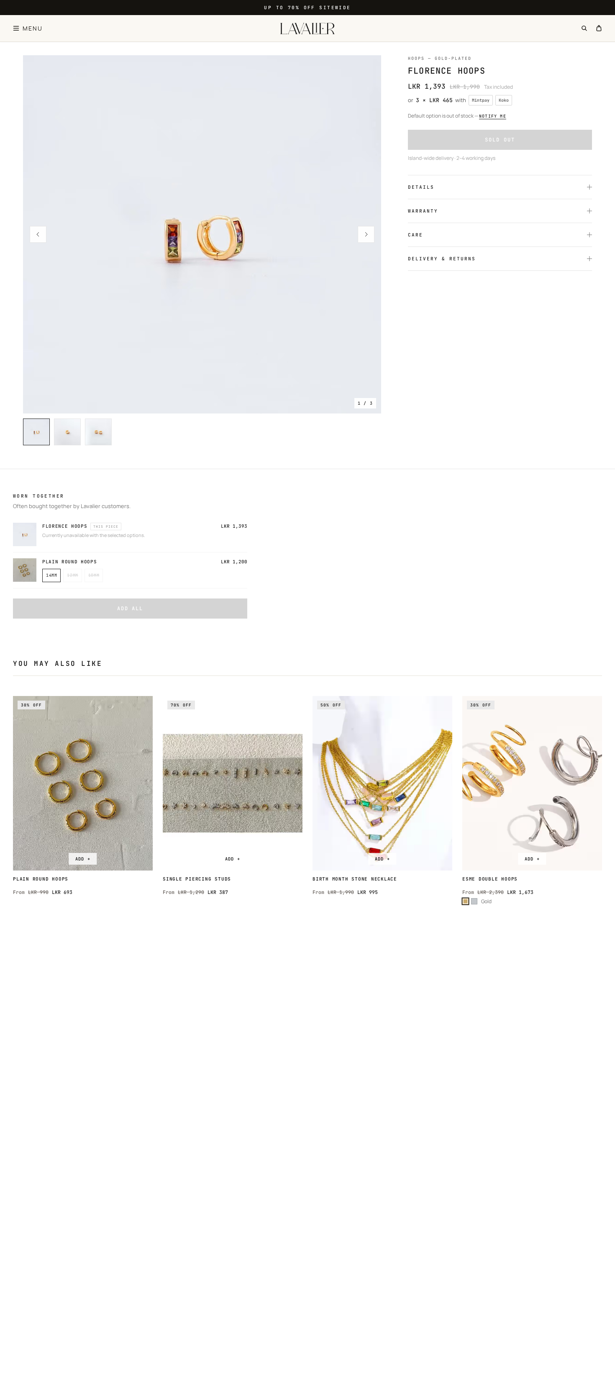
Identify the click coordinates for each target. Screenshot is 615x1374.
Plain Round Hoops (69, 562)
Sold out (500, 139)
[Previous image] (38, 234)
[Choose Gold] (465, 901)
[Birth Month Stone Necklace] (382, 783)
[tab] (36, 432)
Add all (130, 608)
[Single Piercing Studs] (232, 783)
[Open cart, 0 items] (599, 28)
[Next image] (366, 234)
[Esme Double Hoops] (532, 783)
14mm (51, 575)
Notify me (492, 116)
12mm (72, 575)
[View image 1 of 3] (202, 234)
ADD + (82, 859)
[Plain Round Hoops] (83, 783)
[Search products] (584, 28)
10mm (93, 575)
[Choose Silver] (474, 901)
